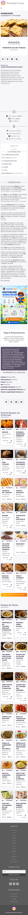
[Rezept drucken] (3, 59)
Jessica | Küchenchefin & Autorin (12, 67)
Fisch (14, 841)
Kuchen (14, 859)
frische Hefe (8, 164)
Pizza (14, 835)
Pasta (14, 833)
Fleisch (14, 838)
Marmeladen (14, 862)
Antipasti (14, 830)
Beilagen (14, 851)
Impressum (14, 894)
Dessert (14, 856)
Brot (14, 854)
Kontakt (14, 899)
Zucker (6, 167)
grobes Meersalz (7, 173)
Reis (14, 846)
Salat (14, 848)
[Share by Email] (17, 59)
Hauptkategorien (6, 15)
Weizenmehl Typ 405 (12, 154)
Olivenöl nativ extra (11, 161)
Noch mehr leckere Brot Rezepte (14, 594)
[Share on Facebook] (12, 59)
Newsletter (14, 901)
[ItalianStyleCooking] (12, 3)
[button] (9, 42)
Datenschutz (14, 896)
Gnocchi (14, 843)
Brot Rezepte (16, 15)
